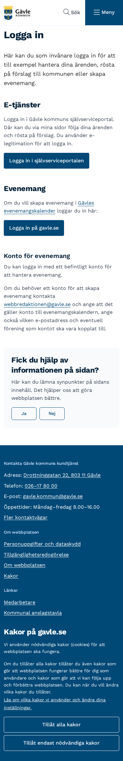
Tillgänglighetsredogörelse (36, 555)
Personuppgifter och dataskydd (42, 544)
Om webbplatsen (24, 565)
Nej (52, 413)
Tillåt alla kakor (61, 725)
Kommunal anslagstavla (33, 613)
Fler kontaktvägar (26, 517)
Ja (23, 413)
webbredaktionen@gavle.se (37, 304)
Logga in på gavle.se (34, 228)
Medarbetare (19, 602)
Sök (75, 12)
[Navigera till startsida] (16, 12)
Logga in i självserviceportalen (46, 161)
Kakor (11, 576)
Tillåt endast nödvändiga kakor (61, 743)
